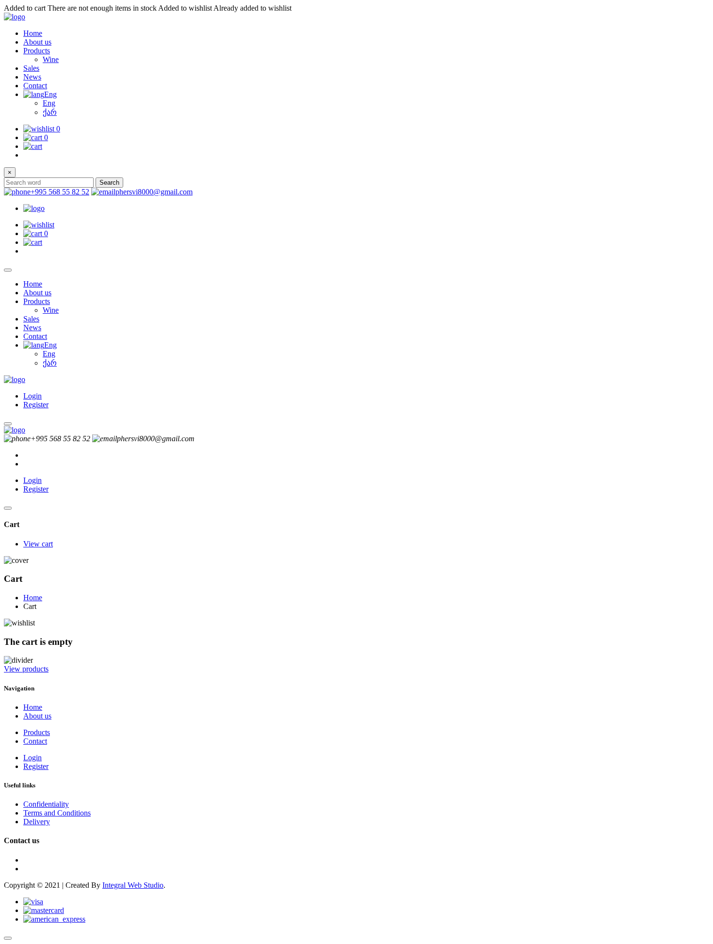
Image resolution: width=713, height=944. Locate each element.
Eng (50, 94)
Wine (51, 59)
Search (109, 182)
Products (36, 51)
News (32, 77)
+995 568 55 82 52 (60, 192)
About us (37, 42)
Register (36, 404)
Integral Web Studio (132, 885)
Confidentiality (46, 804)
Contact (35, 85)
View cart (38, 544)
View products (26, 669)
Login (32, 396)
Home (32, 33)
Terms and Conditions (57, 813)
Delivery (36, 821)
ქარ (50, 112)
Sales (31, 68)
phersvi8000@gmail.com (154, 192)
